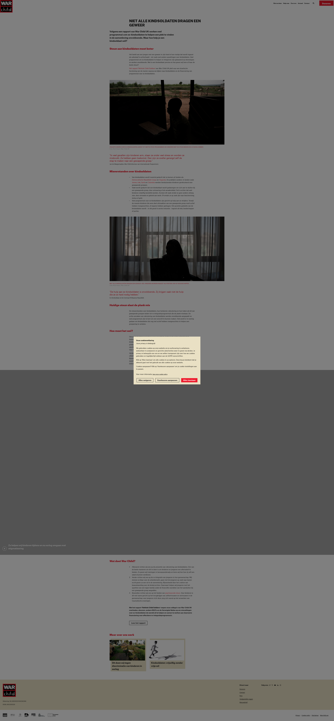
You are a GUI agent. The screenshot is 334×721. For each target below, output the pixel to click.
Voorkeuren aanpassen (167, 380)
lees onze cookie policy (160, 374)
